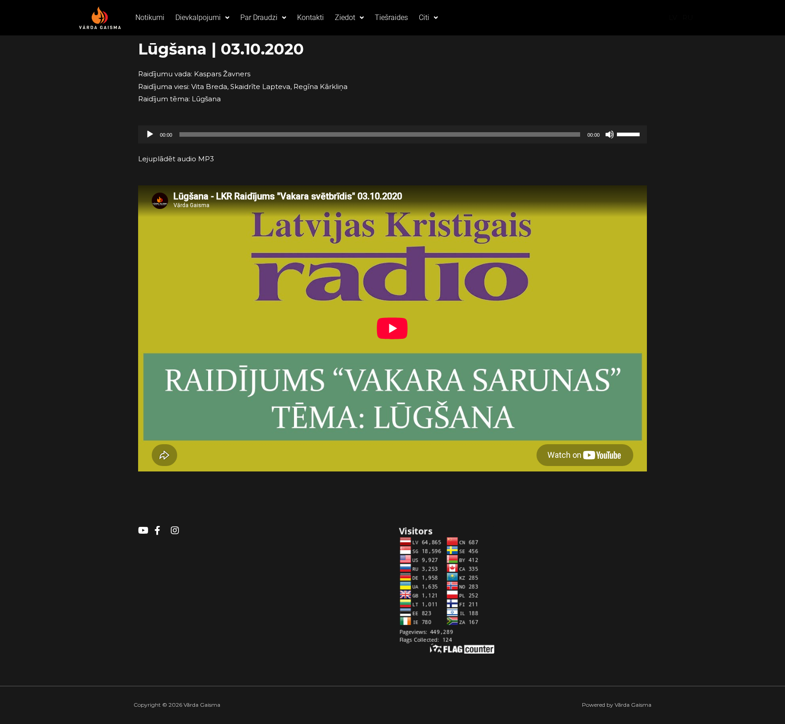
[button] (202, 18)
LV (673, 17)
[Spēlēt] (149, 134)
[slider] (629, 133)
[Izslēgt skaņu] (609, 134)
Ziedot (345, 17)
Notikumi (149, 17)
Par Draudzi (259, 17)
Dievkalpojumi (198, 17)
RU (687, 17)
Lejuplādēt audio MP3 (176, 158)
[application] (392, 134)
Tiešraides (391, 17)
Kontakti (310, 17)
